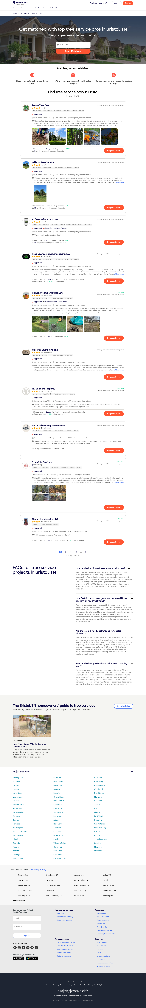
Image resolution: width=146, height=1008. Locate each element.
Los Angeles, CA (81, 880)
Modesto (17, 801)
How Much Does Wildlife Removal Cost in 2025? (29, 745)
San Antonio (99, 824)
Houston (98, 820)
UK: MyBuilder (101, 985)
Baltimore (57, 785)
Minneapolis (58, 801)
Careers (100, 949)
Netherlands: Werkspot (87, 985)
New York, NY (108, 885)
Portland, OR (51, 890)
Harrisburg (98, 781)
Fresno (16, 789)
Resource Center (103, 920)
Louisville (57, 778)
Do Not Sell (75, 991)
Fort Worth (99, 816)
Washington (18, 828)
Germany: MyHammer (60, 985)
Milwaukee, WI (24, 885)
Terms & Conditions (86, 995)
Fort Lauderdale (20, 831)
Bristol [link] (26, 13)
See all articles (123, 706)
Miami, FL (106, 880)
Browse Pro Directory (65, 917)
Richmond (98, 835)
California (67, 991)
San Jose (16, 816)
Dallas (96, 808)
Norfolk (97, 831)
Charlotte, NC (52, 875)
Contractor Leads (64, 953)
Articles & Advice (55, 8)
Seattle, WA (79, 896)
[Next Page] (91, 552)
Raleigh (56, 839)
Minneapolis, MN (53, 885)
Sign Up (128, 3)
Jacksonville (18, 835)
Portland (98, 778)
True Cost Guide (103, 917)
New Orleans (59, 781)
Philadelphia (99, 785)
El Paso (97, 812)
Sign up (27, 935)
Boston (56, 789)
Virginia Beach (100, 839)
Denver (16, 820)
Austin (97, 805)
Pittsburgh (98, 789)
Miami (15, 839)
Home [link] (15, 13)
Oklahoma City (59, 858)
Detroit (56, 793)
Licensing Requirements (106, 934)
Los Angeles (18, 797)
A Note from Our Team (105, 930)
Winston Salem (59, 843)
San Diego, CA (24, 896)
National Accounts (64, 956)
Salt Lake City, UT (81, 890)
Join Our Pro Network (65, 946)
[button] (40, 136)
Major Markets (21, 771)
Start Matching (73, 51)
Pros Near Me (102, 927)
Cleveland (57, 851)
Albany (56, 820)
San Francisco (19, 812)
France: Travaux (46, 985)
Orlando (16, 843)
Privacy (60, 991)
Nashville (98, 801)
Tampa (16, 847)
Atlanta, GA (23, 875)
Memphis (98, 797)
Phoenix (16, 781)
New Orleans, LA (81, 885)
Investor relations (103, 956)
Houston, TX (51, 880)
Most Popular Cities (19, 869)
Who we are (101, 946)
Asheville (57, 828)
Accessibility (84, 991)
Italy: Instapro (73, 985)
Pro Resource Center (65, 949)
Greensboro (58, 835)
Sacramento (18, 805)
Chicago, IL (79, 875)
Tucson (16, 785)
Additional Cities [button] (19, 900)
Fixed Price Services (64, 920)
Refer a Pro (101, 924)
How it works (102, 942)
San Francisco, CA (54, 896)
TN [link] (21, 13)
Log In (116, 3)
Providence (99, 793)
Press (99, 953)
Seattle (97, 843)
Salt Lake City (100, 828)
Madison (98, 847)
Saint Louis (58, 812)
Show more (119, 182)
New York (57, 824)
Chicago (16, 855)
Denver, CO (23, 880)
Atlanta (16, 851)
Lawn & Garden (35, 8)
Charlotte (57, 831)
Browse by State (38, 869)
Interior (16, 8)
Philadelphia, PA (25, 890)
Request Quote (113, 150)
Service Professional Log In (67, 942)
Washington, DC (109, 896)
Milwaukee (99, 851)
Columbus (57, 855)
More (44, 8)
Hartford (16, 824)
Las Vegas (57, 816)
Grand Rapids (59, 797)
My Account (101, 913)
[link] (73, 108)
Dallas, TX (106, 875)
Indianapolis (18, 858)
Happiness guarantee (105, 963)
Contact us (101, 959)
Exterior (24, 8)
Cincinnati (57, 847)
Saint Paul (57, 805)
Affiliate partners (103, 966)
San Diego (17, 808)
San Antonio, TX (109, 890)
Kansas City (58, 808)
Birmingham (18, 778)
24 (85, 552)
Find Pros (60, 913)
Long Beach (18, 793)
